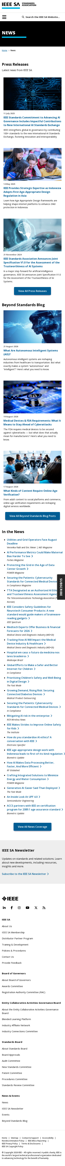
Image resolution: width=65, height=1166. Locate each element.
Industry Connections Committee (20, 1031)
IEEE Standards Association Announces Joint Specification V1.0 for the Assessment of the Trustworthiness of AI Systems (31, 262)
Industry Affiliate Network (16, 1025)
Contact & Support (30, 1138)
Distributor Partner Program (17, 938)
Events (5, 1114)
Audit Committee (11, 1060)
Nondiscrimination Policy (13, 1140)
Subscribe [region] (61, 587)
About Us (7, 926)
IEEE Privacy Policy (10, 1143)
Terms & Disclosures (31, 1143)
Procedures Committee (14, 1079)
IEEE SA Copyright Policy (12, 1146)
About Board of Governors (16, 980)
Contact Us (8, 956)
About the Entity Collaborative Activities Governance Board (30, 1011)
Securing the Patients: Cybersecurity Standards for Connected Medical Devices (32, 705)
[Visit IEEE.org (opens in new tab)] (10, 898)
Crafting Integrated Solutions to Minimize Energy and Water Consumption (32, 777)
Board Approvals (11, 1054)
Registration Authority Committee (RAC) (23, 992)
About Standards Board (14, 1048)
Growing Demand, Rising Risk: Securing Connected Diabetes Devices (30, 692)
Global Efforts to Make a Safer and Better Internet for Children (32, 667)
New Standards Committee (16, 1066)
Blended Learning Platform (16, 1019)
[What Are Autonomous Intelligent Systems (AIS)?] (32, 326)
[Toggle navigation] (4, 17)
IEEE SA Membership (13, 932)
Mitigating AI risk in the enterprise (28, 715)
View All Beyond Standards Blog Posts (32, 516)
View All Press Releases (32, 291)
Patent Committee (12, 1072)
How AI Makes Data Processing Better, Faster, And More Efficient (30, 764)
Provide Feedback (11, 962)
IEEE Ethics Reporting (37, 1140)
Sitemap (14, 1138)
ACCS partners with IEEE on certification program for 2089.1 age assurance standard (33, 807)
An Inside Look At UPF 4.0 (22, 797)
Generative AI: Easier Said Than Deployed (32, 788)
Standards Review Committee (18, 1085)
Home (4, 50)
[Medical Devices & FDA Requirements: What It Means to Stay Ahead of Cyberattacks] (32, 397)
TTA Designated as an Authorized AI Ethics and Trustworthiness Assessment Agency (33, 592)
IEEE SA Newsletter (12, 1108)
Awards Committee (12, 986)
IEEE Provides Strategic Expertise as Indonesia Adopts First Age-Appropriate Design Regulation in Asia (32, 191)
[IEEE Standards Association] (19, 6)
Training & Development (15, 944)
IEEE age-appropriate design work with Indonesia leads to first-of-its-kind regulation (35, 751)
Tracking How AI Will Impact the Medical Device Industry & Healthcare (31, 641)
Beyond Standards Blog (14, 1120)
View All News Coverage (32, 826)
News (5, 1102)
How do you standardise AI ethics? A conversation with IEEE (29, 739)
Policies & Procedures (14, 950)
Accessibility (47, 1138)
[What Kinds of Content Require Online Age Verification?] (32, 467)
